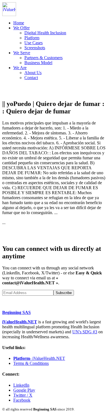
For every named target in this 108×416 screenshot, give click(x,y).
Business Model (38, 62)
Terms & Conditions (31, 363)
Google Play (24, 390)
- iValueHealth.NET (39, 358)
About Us (33, 72)
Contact (31, 77)
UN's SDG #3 (84, 331)
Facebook (21, 400)
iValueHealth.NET (19, 321)
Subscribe (64, 293)
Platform (31, 37)
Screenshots (34, 47)
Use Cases (33, 42)
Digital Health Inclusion (45, 32)
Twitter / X (22, 395)
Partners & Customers (43, 57)
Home (18, 22)
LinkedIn (21, 385)
